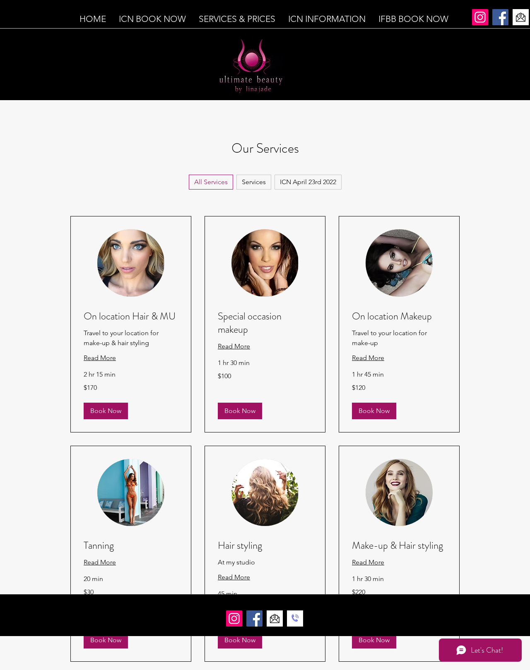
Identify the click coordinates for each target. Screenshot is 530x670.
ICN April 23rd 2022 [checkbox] (308, 182)
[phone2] (295, 618)
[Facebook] (500, 17)
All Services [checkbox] (211, 182)
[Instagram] (480, 17)
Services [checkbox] (254, 182)
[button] (106, 411)
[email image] (521, 17)
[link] (131, 316)
